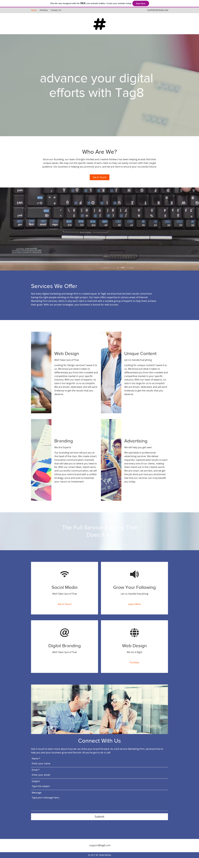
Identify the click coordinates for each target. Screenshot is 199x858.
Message (36, 792)
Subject (36, 781)
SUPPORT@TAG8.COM (157, 10)
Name (35, 758)
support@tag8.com (99, 845)
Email (35, 770)
